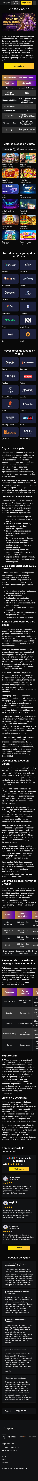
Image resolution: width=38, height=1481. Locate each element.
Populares (5, 149)
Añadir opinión (19, 1169)
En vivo (14, 149)
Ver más (19, 1248)
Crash (22, 149)
